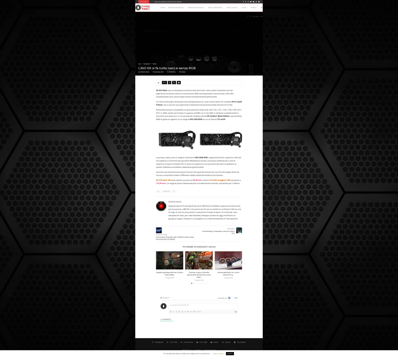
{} (196, 311)
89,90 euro (197, 180)
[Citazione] (188, 311)
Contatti (197, 350)
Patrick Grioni (144, 72)
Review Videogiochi (196, 7)
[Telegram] (259, 1)
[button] (151, 1)
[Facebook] (243, 1)
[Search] (262, 7)
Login (235, 298)
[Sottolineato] (176, 311)
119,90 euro (161, 183)
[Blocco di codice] (191, 311)
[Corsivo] (173, 311)
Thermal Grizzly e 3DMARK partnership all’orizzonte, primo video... (199, 275)
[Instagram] (248, 1)
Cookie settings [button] (218, 353)
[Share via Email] (179, 82)
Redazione (186, 350)
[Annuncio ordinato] (182, 311)
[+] (199, 311)
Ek (174, 191)
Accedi (253, 7)
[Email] (253, 1)
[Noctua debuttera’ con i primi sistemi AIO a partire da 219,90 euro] (228, 260)
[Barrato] (179, 311)
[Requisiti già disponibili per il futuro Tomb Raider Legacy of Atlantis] (169, 260)
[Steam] (256, 1)
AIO (158, 191)
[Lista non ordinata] (185, 311)
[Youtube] (251, 1)
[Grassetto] (170, 311)
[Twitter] (245, 1)
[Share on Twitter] (174, 82)
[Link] (194, 311)
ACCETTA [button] (230, 354)
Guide (244, 7)
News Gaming (231, 7)
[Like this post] (165, 82)
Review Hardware (175, 7)
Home (163, 7)
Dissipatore (166, 191)
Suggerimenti (210, 350)
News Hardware (215, 7)
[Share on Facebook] (169, 82)
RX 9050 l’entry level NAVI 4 (165, 2)
